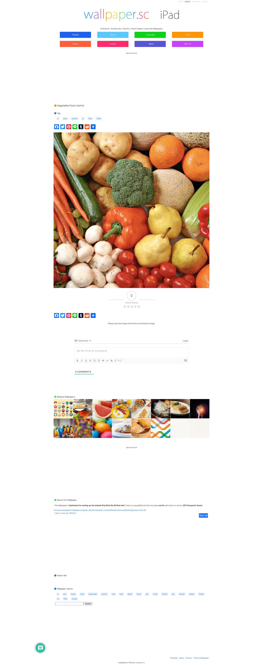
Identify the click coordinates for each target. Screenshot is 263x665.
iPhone (75, 44)
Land (82, 594)
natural (181, 594)
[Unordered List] (99, 360)
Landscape (150, 35)
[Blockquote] (103, 360)
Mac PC (187, 44)
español (205, 2)
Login (185, 340)
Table (99, 119)
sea (173, 594)
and (64, 594)
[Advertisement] (131, 75)
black (139, 594)
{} (115, 360)
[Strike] (90, 360)
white (155, 594)
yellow (191, 594)
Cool (188, 35)
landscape (93, 594)
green (130, 594)
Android (113, 44)
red (147, 594)
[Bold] (77, 360)
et (83, 119)
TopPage (173, 658)
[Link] (111, 360)
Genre (112, 35)
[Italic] (82, 360)
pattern (104, 594)
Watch (151, 44)
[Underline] (86, 360)
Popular (75, 35)
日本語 (180, 2)
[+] (119, 360)
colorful (74, 119)
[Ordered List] (94, 360)
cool (113, 594)
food (90, 119)
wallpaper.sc (140, 663)
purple (74, 599)
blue (121, 594)
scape (73, 594)
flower (201, 594)
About (181, 658)
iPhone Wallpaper (201, 658)
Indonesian (196, 2)
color (65, 119)
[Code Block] (107, 360)
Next (202, 515)
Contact (189, 658)
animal (164, 594)
